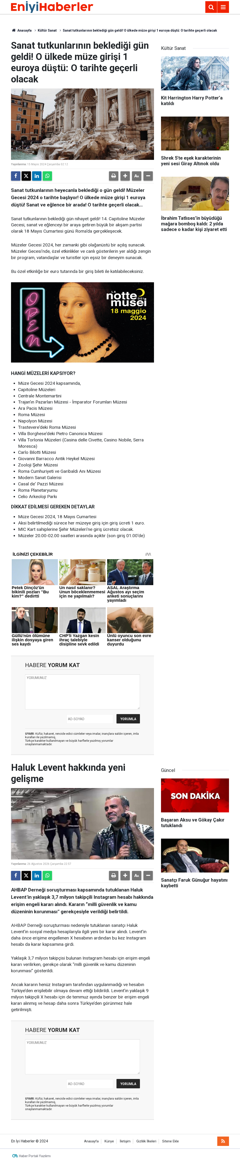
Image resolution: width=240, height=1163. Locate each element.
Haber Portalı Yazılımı (35, 1156)
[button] (125, 176)
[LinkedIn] (36, 176)
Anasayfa (24, 30)
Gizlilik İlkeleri (146, 1141)
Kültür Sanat (47, 30)
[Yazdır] (113, 176)
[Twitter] (26, 176)
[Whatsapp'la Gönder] (47, 176)
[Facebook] (15, 176)
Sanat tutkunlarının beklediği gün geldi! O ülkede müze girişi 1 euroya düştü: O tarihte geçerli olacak (140, 30)
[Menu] (223, 7)
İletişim (125, 1141)
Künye (109, 1141)
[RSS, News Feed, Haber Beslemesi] (223, 1141)
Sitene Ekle (170, 1141)
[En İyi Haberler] (52, 6)
